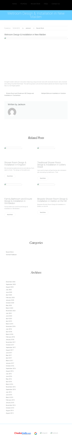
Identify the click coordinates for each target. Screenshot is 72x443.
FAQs (46, 4)
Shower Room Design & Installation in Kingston (15, 163)
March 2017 (9, 360)
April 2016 (9, 381)
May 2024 (9, 305)
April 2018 (9, 331)
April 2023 (9, 318)
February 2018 (10, 337)
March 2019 (9, 324)
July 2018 (9, 329)
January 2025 (10, 300)
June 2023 (9, 316)
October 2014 (10, 408)
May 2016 (9, 379)
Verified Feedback (11, 254)
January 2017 (10, 363)
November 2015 (11, 387)
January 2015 (10, 402)
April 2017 (9, 358)
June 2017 (9, 352)
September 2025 (11, 284)
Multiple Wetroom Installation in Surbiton (53, 93)
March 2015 (9, 397)
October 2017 (10, 345)
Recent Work (35, 4)
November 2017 (11, 342)
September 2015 (11, 389)
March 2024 (9, 308)
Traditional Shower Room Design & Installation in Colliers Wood (51, 164)
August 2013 (10, 413)
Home (14, 4)
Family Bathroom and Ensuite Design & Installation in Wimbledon (18, 201)
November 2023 (11, 310)
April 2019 (9, 321)
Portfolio (24, 4)
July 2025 (9, 289)
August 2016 (10, 371)
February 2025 (10, 297)
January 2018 (10, 339)
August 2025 (10, 287)
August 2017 (10, 350)
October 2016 (10, 366)
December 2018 (10, 326)
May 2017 (9, 355)
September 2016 (11, 368)
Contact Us (56, 4)
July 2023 (9, 313)
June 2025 (9, 292)
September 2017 (11, 347)
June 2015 (9, 394)
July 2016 (9, 373)
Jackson (28, 28)
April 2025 (9, 295)
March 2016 (9, 384)
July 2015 (9, 392)
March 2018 (9, 334)
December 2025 (10, 281)
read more (10, 176)
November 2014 (11, 405)
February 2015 (10, 400)
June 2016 (9, 376)
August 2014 (10, 410)
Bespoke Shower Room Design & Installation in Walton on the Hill (52, 200)
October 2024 (10, 303)
